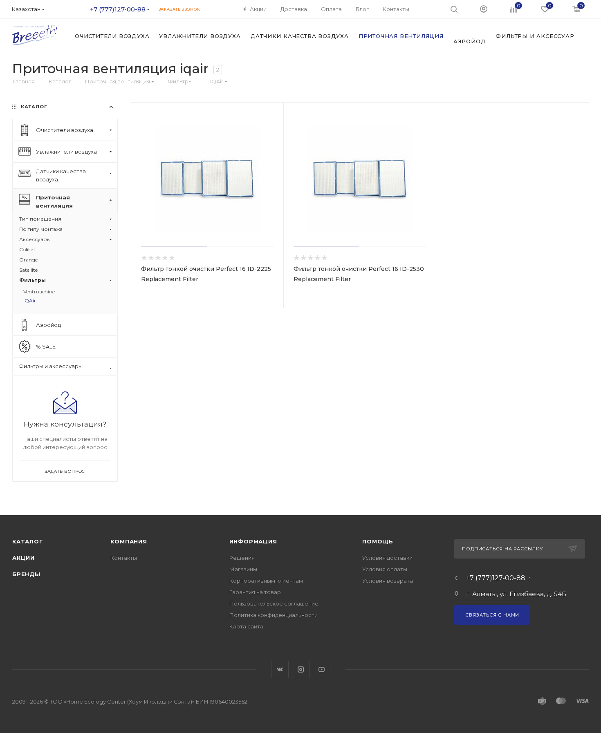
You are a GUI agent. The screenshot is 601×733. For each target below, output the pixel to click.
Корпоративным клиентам (266, 580)
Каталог (27, 541)
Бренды (26, 574)
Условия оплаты (384, 569)
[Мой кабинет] (483, 8)
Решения (242, 557)
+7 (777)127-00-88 (118, 9)
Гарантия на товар (255, 592)
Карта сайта (246, 626)
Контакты (123, 557)
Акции (23, 557)
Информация (253, 541)
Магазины (243, 569)
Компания (128, 541)
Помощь (377, 541)
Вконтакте (280, 669)
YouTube (321, 669)
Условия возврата (387, 580)
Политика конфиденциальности (273, 615)
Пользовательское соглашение (273, 603)
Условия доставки (387, 557)
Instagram (300, 669)
